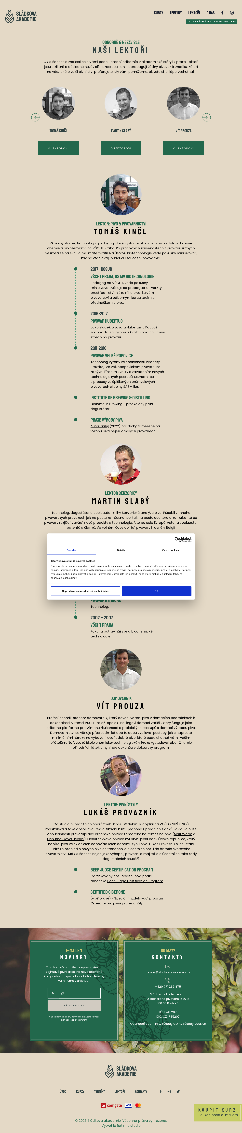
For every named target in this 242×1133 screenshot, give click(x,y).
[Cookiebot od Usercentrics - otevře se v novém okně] (177, 539)
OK (156, 590)
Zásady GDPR (171, 1024)
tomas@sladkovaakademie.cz (168, 972)
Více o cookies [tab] (170, 550)
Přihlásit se (74, 1005)
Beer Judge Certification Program (135, 881)
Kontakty (141, 1091)
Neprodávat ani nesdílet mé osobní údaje (85, 590)
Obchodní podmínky (145, 1024)
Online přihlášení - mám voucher (211, 21)
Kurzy (158, 12)
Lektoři (194, 12)
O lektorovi (58, 148)
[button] (206, 117)
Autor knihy (100, 426)
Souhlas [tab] (71, 550)
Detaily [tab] (121, 550)
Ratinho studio (129, 1125)
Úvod (63, 1091)
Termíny (176, 12)
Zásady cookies (194, 1024)
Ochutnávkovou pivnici (65, 839)
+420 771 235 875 (168, 987)
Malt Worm (183, 834)
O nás (211, 12)
